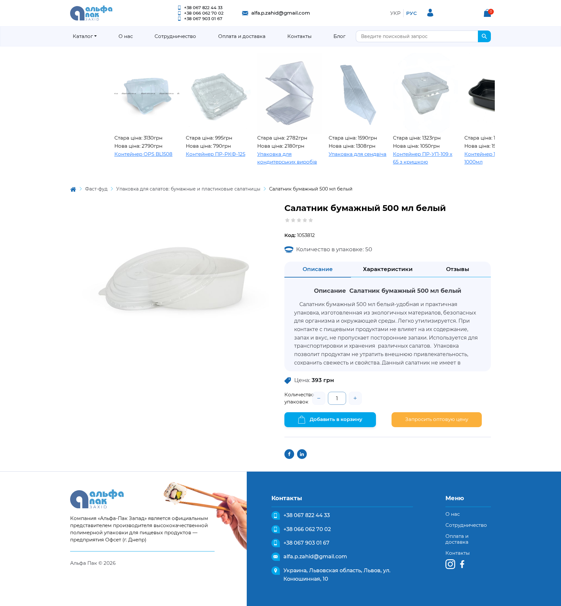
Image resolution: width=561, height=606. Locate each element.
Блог (339, 36)
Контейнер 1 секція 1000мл (472, 158)
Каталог (83, 36)
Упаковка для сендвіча (341, 154)
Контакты (299, 36)
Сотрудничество (175, 36)
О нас (125, 36)
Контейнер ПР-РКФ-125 (199, 154)
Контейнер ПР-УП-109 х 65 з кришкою (406, 158)
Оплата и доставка (242, 36)
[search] (484, 36)
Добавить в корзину (335, 419)
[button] (487, 13)
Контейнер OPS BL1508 (127, 154)
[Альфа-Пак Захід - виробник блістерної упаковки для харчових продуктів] (91, 12)
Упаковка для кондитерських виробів (271, 158)
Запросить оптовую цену (436, 419)
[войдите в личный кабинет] (430, 13)
